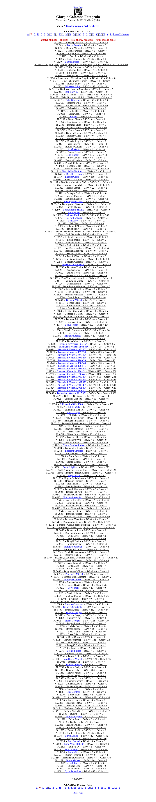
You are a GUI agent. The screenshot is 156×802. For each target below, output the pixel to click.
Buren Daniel (71, 735)
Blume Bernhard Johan (74, 445)
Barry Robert (72, 155)
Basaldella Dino (74, 174)
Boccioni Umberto (74, 450)
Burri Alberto (71, 749)
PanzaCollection (121, 34)
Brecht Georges (72, 620)
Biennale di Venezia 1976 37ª (71, 355)
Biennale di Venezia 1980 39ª (72, 360)
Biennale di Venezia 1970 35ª (71, 349)
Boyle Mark (73, 587)
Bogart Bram (74, 475)
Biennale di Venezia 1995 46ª (71, 379)
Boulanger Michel (74, 574)
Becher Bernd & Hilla (73, 209)
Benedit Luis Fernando (73, 264)
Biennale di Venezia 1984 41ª (72, 366)
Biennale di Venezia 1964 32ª (73, 344)
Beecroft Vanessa (74, 218)
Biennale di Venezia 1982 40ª (72, 363)
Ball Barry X (71, 92)
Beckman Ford (71, 215)
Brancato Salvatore (74, 604)
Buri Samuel (74, 741)
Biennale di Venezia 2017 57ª (71, 393)
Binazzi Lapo (73, 412)
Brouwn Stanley (74, 664)
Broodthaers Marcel (72, 659)
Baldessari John (72, 86)
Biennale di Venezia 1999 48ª (71, 385)
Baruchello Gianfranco (73, 171)
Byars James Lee (73, 771)
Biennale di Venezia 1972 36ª (72, 352)
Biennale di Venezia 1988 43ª (71, 371)
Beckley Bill (74, 212)
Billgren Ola (74, 407)
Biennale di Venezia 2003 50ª (71, 390)
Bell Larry (73, 220)
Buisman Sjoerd (74, 716)
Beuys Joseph (71, 324)
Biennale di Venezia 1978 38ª (71, 357)
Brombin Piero (74, 650)
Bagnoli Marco (72, 61)
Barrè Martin (74, 149)
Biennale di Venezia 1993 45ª (71, 377)
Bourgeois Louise (72, 579)
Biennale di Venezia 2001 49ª (71, 387)
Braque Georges (74, 612)
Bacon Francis (74, 45)
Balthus (73, 116)
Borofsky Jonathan (73, 546)
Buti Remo (74, 763)
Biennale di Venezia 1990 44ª (71, 374)
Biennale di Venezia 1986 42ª (71, 368)
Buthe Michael (73, 760)
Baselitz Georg (72, 176)
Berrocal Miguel (74, 300)
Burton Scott (74, 752)
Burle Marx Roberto (74, 744)
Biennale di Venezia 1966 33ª (73, 346)
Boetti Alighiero (70, 467)
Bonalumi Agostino (72, 497)
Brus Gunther (73, 692)
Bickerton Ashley (72, 335)
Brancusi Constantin (73, 607)
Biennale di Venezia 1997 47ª (71, 382)
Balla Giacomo (73, 100)
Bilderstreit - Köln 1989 (71, 404)
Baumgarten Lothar (73, 201)
